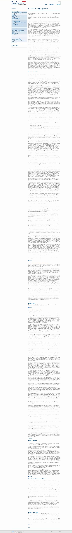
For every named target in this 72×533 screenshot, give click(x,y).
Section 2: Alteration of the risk (15, 18)
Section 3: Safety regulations (16, 19)
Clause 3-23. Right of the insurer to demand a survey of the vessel (19, 23)
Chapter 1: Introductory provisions (16, 11)
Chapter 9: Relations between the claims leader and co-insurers (18, 41)
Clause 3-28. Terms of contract (16, 29)
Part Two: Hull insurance (14, 42)
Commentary (51, 4)
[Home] (20, 3)
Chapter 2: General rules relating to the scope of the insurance (19, 12)
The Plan (46, 4)
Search (59, 531)
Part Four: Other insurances (15, 45)
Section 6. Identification (15, 33)
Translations (58, 4)
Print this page (31, 527)
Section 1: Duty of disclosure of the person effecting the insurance (18, 17)
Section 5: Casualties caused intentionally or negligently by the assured (19, 32)
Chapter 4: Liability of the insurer (15, 34)
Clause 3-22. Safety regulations (16, 21)
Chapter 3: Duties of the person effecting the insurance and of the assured (19, 14)
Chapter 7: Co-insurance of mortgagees (16, 38)
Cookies (46, 531)
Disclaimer (52, 531)
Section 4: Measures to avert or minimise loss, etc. (18, 30)
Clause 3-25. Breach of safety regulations (18, 25)
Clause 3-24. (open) (15, 24)
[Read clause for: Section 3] (28, 8)
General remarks (14, 15)
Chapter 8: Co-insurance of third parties (16, 39)
